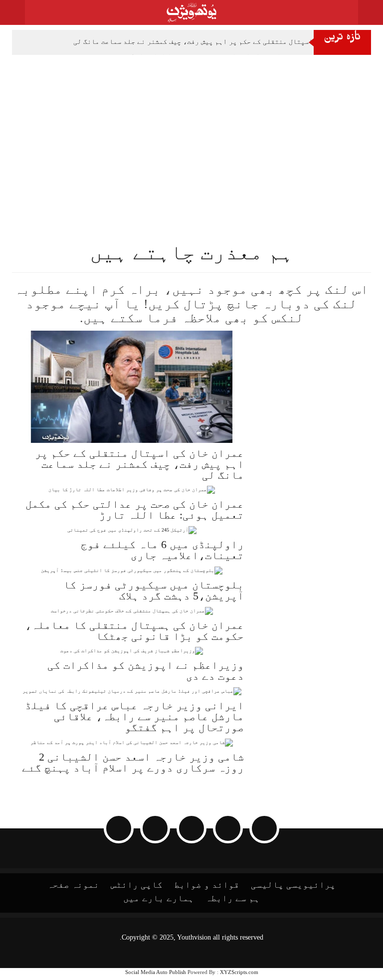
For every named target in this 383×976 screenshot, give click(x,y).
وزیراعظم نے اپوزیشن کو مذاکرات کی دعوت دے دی (145, 670)
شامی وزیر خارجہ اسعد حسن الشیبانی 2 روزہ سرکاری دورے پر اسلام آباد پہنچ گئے (133, 762)
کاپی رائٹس (137, 885)
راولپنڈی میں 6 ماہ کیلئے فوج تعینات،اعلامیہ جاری (162, 550)
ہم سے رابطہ (232, 898)
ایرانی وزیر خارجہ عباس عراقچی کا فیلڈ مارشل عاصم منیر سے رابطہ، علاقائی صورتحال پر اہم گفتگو (134, 716)
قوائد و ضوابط (206, 885)
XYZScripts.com (239, 972)
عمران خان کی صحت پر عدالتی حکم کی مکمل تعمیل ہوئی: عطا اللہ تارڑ (134, 509)
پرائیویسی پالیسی (293, 885)
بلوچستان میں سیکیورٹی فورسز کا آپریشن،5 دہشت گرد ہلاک (153, 590)
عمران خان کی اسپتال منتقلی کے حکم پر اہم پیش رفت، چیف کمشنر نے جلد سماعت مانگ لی (216, 41)
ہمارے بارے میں (158, 898)
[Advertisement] (191, 129)
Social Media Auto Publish (155, 972)
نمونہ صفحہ (73, 885)
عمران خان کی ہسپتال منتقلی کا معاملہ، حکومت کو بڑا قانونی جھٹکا (134, 630)
